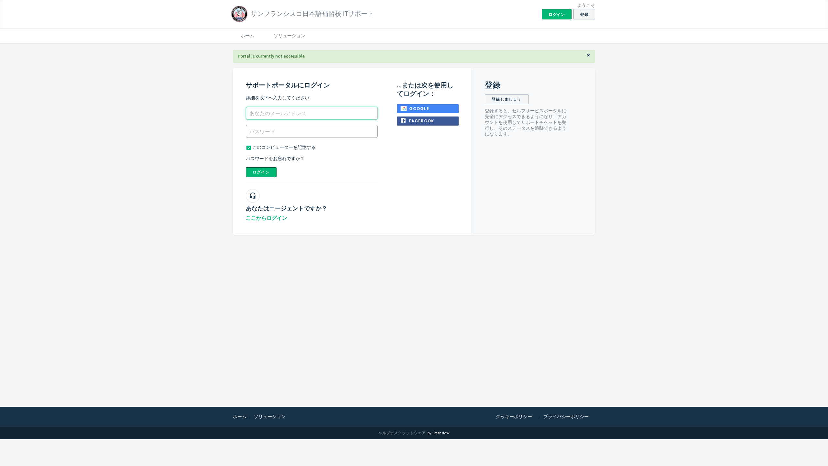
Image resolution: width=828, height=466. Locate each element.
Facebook (421, 121)
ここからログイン (266, 218)
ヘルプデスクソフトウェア (402, 432)
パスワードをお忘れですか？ (275, 158)
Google (419, 108)
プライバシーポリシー (566, 416)
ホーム (247, 36)
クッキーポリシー (514, 416)
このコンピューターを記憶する (284, 147)
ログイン (261, 172)
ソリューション (289, 36)
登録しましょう (506, 99)
